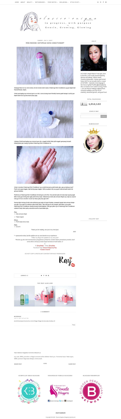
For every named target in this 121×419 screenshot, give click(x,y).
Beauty (29, 2)
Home (17, 2)
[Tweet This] (41, 275)
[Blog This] (48, 275)
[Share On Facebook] (44, 275)
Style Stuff (74, 2)
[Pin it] (46, 275)
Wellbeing (63, 2)
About (23, 2)
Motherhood (40, 2)
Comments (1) (24, 275)
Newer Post (18, 364)
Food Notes (52, 2)
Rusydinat (17, 316)
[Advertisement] (94, 186)
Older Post (72, 364)
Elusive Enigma (60, 417)
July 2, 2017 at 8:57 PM (21, 318)
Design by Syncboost (69, 417)
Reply (73, 324)
